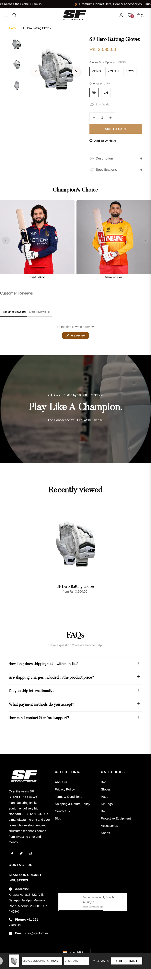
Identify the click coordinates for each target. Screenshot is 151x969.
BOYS (129, 71)
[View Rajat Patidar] (37, 240)
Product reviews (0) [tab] (14, 311)
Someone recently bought (99, 897)
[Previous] (6, 240)
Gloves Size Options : (107, 62)
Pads (104, 796)
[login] (121, 15)
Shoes (105, 833)
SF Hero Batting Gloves (76, 587)
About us (61, 782)
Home (13, 28)
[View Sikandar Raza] (113, 240)
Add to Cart (127, 961)
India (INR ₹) (77, 952)
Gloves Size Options (35, 960)
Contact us (62, 811)
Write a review (76, 335)
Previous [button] (36, 71)
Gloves (106, 789)
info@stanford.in (36, 933)
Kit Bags (107, 804)
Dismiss (24, 4)
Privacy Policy (65, 789)
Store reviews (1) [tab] (39, 311)
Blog (58, 818)
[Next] (145, 240)
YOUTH (113, 71)
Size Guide (102, 104)
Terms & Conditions (68, 796)
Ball (103, 811)
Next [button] (76, 71)
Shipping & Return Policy (72, 804)
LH (106, 92)
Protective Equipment (116, 818)
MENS (96, 71)
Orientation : (99, 83)
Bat (103, 782)
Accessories (109, 825)
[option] (56, 69)
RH (94, 92)
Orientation (72, 960)
